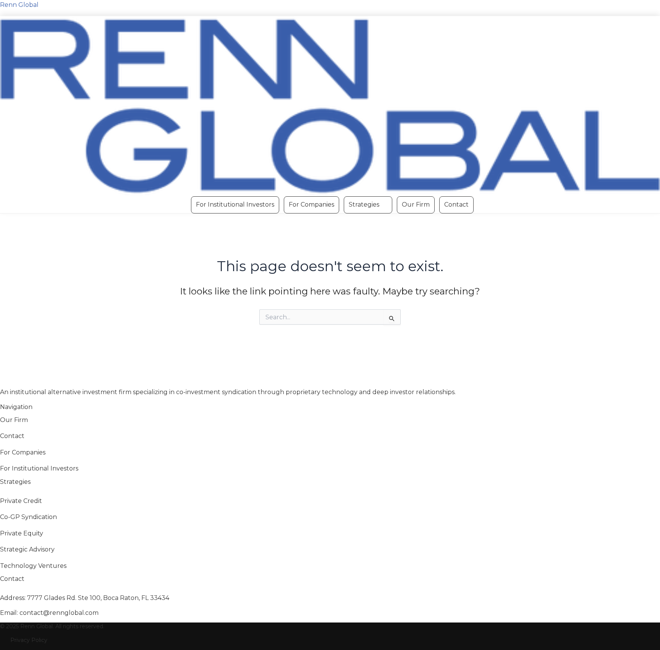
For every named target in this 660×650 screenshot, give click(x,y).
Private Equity (21, 533)
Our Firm (416, 204)
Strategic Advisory (27, 549)
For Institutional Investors (235, 204)
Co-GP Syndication (28, 517)
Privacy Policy (28, 640)
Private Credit (21, 500)
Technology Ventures (33, 565)
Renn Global (19, 4)
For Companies (311, 204)
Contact (456, 204)
